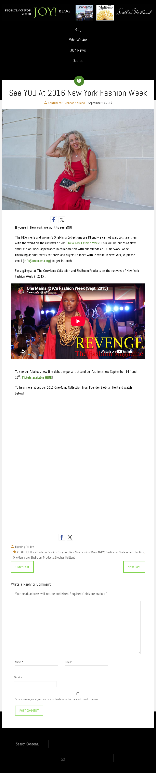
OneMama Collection (131, 552)
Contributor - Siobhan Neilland (66, 103)
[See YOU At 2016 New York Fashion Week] (78, 159)
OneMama (112, 552)
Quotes (78, 60)
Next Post (134, 566)
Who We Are (78, 39)
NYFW (101, 552)
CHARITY (22, 552)
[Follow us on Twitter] (70, 537)
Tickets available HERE (37, 377)
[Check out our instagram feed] (94, 537)
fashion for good (58, 552)
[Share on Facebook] (53, 219)
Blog (78, 29)
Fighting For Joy (24, 547)
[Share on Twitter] (61, 219)
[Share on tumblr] (94, 219)
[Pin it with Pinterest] (78, 219)
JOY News (78, 50)
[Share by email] (102, 219)
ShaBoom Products (42, 557)
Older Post (22, 566)
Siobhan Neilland (65, 557)
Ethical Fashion (37, 552)
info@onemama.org (37, 260)
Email (68, 662)
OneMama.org (21, 557)
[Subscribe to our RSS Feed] (78, 537)
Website (18, 677)
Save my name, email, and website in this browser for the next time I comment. (57, 699)
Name (19, 662)
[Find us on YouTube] (86, 537)
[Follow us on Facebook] (61, 537)
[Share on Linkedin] (86, 219)
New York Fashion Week (83, 243)
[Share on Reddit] (70, 219)
